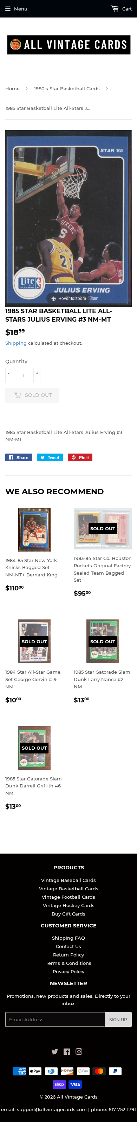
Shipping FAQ (68, 938)
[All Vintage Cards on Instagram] (79, 1053)
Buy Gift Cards (68, 914)
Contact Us (68, 946)
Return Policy (68, 955)
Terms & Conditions (68, 963)
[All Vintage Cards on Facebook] (67, 1053)
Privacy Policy (68, 971)
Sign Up (118, 1019)
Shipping (16, 343)
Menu (20, 9)
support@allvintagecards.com (52, 1109)
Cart (126, 9)
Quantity (16, 361)
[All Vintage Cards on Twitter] (54, 1053)
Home (12, 88)
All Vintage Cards (77, 1097)
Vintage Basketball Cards (68, 888)
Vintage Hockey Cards (68, 905)
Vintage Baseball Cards (68, 880)
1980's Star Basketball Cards (67, 88)
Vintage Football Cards (68, 897)
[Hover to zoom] (68, 218)
